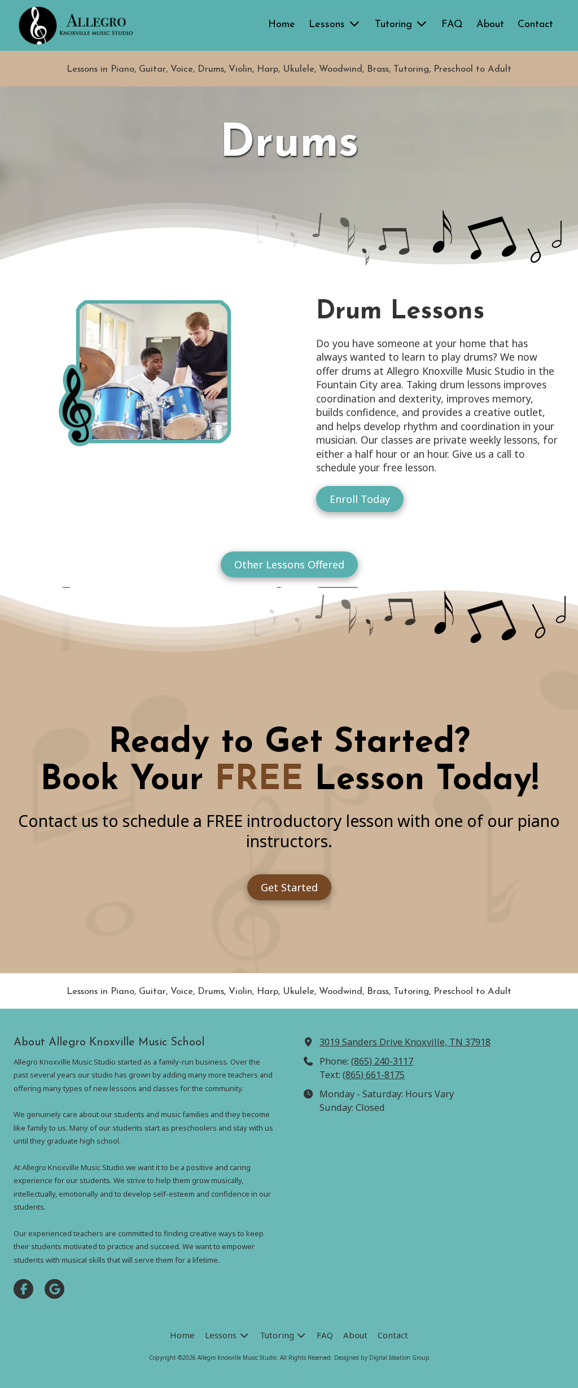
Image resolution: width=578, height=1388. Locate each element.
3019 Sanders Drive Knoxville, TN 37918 (405, 1042)
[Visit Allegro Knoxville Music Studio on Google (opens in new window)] (54, 1289)
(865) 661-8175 (374, 1075)
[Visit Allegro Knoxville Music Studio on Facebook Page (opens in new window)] (23, 1289)
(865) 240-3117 (382, 1061)
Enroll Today (360, 499)
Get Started (289, 887)
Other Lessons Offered (289, 564)
